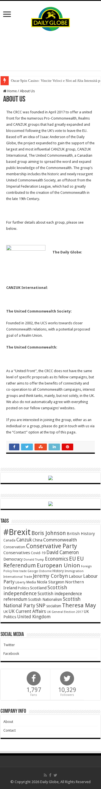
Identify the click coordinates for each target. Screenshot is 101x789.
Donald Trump (34, 559)
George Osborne (39, 571)
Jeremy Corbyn (50, 576)
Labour (75, 576)
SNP (40, 605)
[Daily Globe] (50, 17)
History (58, 571)
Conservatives (16, 552)
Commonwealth (60, 540)
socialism (53, 606)
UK (5, 612)
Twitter (9, 645)
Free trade (20, 571)
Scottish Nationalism (45, 599)
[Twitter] (55, 775)
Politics (23, 588)
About (8, 722)
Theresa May (79, 605)
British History (81, 533)
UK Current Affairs (27, 611)
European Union (58, 565)
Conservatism (14, 547)
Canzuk (24, 540)
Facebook (11, 653)
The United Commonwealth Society (38, 311)
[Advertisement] (50, 51)
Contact (9, 730)
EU (72, 559)
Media (31, 582)
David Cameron (62, 552)
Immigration (74, 571)
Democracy (13, 559)
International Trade (17, 577)
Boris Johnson (48, 533)
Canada (9, 540)
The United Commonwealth (31, 347)
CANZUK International (26, 288)
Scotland (38, 587)
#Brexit (17, 532)
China (37, 540)
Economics (56, 559)
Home (11, 91)
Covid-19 (38, 553)
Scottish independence (35, 590)
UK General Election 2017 (65, 612)
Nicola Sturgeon (50, 582)
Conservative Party (51, 546)
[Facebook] (50, 775)
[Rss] (45, 775)
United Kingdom (33, 616)
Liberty (20, 582)
